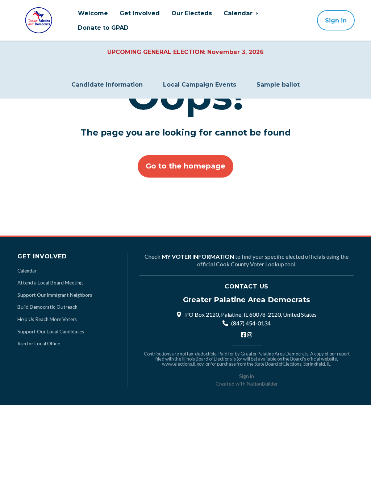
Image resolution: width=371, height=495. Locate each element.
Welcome (93, 13)
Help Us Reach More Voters (47, 319)
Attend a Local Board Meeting (50, 283)
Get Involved (140, 13)
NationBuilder (262, 383)
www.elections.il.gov (183, 364)
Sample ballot (278, 84)
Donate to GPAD (103, 27)
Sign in (336, 20)
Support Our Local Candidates (50, 331)
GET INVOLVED (42, 256)
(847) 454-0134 (251, 323)
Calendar (239, 13)
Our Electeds (191, 13)
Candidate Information (107, 84)
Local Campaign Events (199, 84)
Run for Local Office (38, 343)
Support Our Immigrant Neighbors (54, 295)
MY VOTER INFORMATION (198, 256)
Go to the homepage (185, 166)
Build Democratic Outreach (47, 307)
